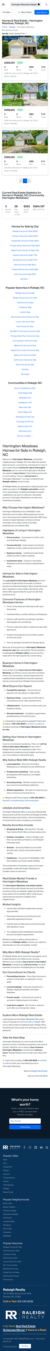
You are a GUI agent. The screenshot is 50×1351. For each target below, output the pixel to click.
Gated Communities (11, 1272)
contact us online (35, 724)
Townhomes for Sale (25, 302)
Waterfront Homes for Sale (25, 345)
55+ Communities (10, 1265)
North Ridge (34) (25, 412)
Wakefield (7, 1236)
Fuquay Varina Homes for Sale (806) (25, 245)
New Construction (10, 1258)
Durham (6, 1174)
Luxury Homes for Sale (25, 321)
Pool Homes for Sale (25, 326)
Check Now (25, 1127)
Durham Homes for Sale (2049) (25, 236)
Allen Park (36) (25, 407)
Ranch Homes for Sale (25, 364)
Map (26, 1346)
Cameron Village (9, 1211)
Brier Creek (7, 1203)
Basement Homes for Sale (25, 355)
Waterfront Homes (10, 1269)
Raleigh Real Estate (39, 1071)
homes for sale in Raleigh (29, 1022)
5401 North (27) (25, 431)
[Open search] (45, 4)
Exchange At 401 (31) (25, 421)
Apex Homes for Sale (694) (25, 264)
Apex (5, 1160)
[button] (3, 4)
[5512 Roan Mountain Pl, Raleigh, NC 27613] (25, 141)
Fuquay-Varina (9, 1178)
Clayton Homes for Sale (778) (25, 255)
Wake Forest (8, 1192)
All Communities (24, 436)
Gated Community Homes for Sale (25, 350)
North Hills (7, 1229)
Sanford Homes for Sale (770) (25, 260)
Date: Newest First (17, 33)
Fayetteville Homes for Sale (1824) (25, 241)
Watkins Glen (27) (25, 426)
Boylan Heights (9, 1207)
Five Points (7, 1218)
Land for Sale (25, 312)
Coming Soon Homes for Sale (25, 341)
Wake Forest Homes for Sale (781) (25, 250)
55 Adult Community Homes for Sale (25, 331)
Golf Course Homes (11, 1276)
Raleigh (6, 1188)
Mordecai (7, 1225)
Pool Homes (8, 1280)
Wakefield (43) (25, 398)
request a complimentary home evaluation (21, 800)
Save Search (42, 12)
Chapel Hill (7, 1167)
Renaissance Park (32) (25, 417)
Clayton (6, 1170)
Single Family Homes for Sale (25, 298)
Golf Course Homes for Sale (25, 360)
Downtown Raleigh (10, 1214)
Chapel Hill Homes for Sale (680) (25, 269)
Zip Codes (25, 374)
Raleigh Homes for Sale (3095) (25, 231)
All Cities (23, 279)
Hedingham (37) (25, 402)
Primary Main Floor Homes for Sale (25, 336)
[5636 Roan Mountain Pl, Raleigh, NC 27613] (25, 94)
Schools (25, 369)
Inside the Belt (8, 1221)
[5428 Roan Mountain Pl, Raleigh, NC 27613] (25, 47)
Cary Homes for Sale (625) (25, 274)
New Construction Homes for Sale (25, 317)
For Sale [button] (6, 12)
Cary (5, 1163)
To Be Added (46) (25, 393)
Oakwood (7, 1232)
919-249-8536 (41, 1076)
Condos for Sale (25, 307)
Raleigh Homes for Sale (25, 293)
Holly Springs (8, 1185)
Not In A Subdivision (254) (25, 388)
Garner (6, 1181)
